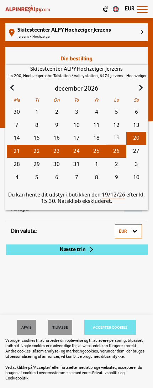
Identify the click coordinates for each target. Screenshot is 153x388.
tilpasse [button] (60, 327)
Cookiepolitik (16, 378)
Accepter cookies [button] (110, 327)
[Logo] (27, 9)
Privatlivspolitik (106, 373)
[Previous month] (12, 88)
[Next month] (140, 88)
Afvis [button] (26, 327)
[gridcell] (136, 138)
